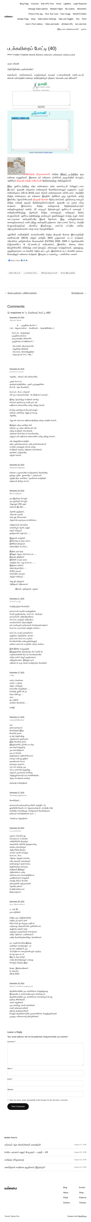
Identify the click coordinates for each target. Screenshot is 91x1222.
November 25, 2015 (17, 317)
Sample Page (23, 19)
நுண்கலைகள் (57, 54)
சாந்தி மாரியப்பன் (14, 273)
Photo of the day (36, 14)
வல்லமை (9, 16)
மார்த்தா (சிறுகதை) (14, 1159)
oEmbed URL (67, 24)
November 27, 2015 (17, 598)
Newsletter (81, 9)
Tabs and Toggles (66, 19)
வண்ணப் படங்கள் (69, 54)
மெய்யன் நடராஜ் (15, 601)
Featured (24, 54)
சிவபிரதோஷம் (77, 293)
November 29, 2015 (17, 983)
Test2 (84, 19)
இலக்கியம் (39, 54)
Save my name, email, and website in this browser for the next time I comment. (39, 1100)
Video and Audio (52, 24)
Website (10, 1089)
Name (10, 1068)
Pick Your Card (51, 14)
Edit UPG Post (47, 4)
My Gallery (70, 9)
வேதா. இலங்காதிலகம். (17, 904)
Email (9, 1079)
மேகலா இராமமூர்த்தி (68, 273)
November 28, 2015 (17, 828)
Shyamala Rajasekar (17, 468)
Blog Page (24, 4)
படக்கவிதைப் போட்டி (31, 273)
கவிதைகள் (48, 54)
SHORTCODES (79, 14)
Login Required (79, 4)
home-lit (32, 54)
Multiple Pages (56, 9)
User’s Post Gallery (34, 24)
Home (58, 4)
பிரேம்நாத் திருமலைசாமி (49, 273)
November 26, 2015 (17, 491)
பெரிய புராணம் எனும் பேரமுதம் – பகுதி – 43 (26, 1152)
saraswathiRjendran (17, 720)
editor (17, 54)
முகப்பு (83, 29)
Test (78, 19)
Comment (11, 1042)
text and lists (80, 24)
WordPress (82, 1216)
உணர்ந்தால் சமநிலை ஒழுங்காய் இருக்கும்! (25, 1167)
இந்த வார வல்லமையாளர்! (68, 29)
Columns (35, 4)
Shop (33, 19)
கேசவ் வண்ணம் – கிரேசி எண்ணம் (22, 293)
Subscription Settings (47, 19)
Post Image (65, 14)
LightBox (67, 4)
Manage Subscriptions (38, 9)
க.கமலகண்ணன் (15, 831)
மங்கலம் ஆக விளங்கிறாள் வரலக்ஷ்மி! (23, 1144)
